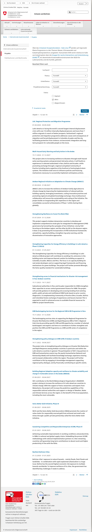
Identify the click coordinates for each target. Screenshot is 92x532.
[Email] (45, 483)
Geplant (58, 96)
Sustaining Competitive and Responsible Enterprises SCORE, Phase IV (57, 427)
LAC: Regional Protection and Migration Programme (51, 121)
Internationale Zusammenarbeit (26, 30)
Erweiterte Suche (39, 108)
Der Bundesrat (11, 3)
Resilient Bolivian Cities (41, 452)
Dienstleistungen (59, 22)
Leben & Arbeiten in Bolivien (42, 23)
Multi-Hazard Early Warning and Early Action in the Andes (53, 151)
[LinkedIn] (38, 483)
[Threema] (40, 483)
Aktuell (7, 22)
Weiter (81, 115)
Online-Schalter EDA (29, 494)
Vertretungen (16, 22)
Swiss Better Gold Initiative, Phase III (45, 404)
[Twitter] (36, 483)
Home (5, 37)
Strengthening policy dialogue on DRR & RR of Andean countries (55, 339)
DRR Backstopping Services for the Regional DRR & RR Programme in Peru (59, 311)
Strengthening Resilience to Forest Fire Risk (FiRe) (50, 214)
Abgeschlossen (60, 103)
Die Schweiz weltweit (38, 3)
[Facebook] (33, 483)
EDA (23, 3)
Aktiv (57, 99)
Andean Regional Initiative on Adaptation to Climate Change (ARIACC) (58, 182)
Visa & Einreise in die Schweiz (74, 23)
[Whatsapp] (43, 483)
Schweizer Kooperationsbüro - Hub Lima (53, 48)
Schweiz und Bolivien (11, 29)
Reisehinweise (28, 22)
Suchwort (46, 70)
